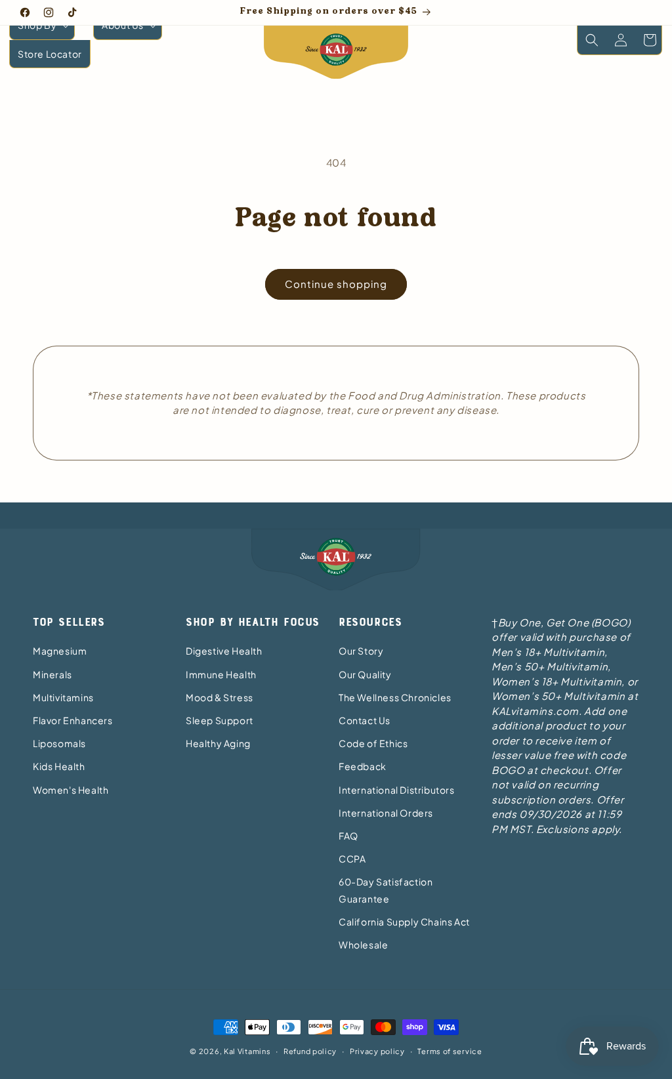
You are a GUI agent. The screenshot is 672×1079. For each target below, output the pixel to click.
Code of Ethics (373, 743)
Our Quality (365, 674)
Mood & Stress (219, 697)
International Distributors (397, 790)
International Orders (386, 813)
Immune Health (221, 674)
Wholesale (363, 944)
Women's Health (70, 790)
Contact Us (364, 720)
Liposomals (59, 743)
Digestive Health (224, 651)
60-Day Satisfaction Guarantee (385, 890)
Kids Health (59, 766)
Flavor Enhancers (73, 720)
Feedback (363, 766)
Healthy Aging (218, 743)
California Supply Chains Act (404, 921)
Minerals (52, 674)
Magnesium (60, 651)
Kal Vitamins (247, 1051)
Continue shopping (336, 283)
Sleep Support (219, 720)
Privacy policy (377, 1051)
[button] (42, 25)
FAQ (348, 836)
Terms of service (449, 1051)
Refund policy (310, 1051)
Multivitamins (63, 697)
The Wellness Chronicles (395, 697)
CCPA (352, 859)
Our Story (361, 651)
